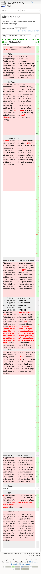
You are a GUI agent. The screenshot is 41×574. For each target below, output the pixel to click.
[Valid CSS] (16, 569)
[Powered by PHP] (25, 567)
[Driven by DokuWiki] (25, 569)
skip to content (35, 2)
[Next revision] (29, 36)
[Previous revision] (6, 36)
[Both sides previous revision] (3, 36)
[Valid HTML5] (34, 567)
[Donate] (16, 567)
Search (19, 10)
